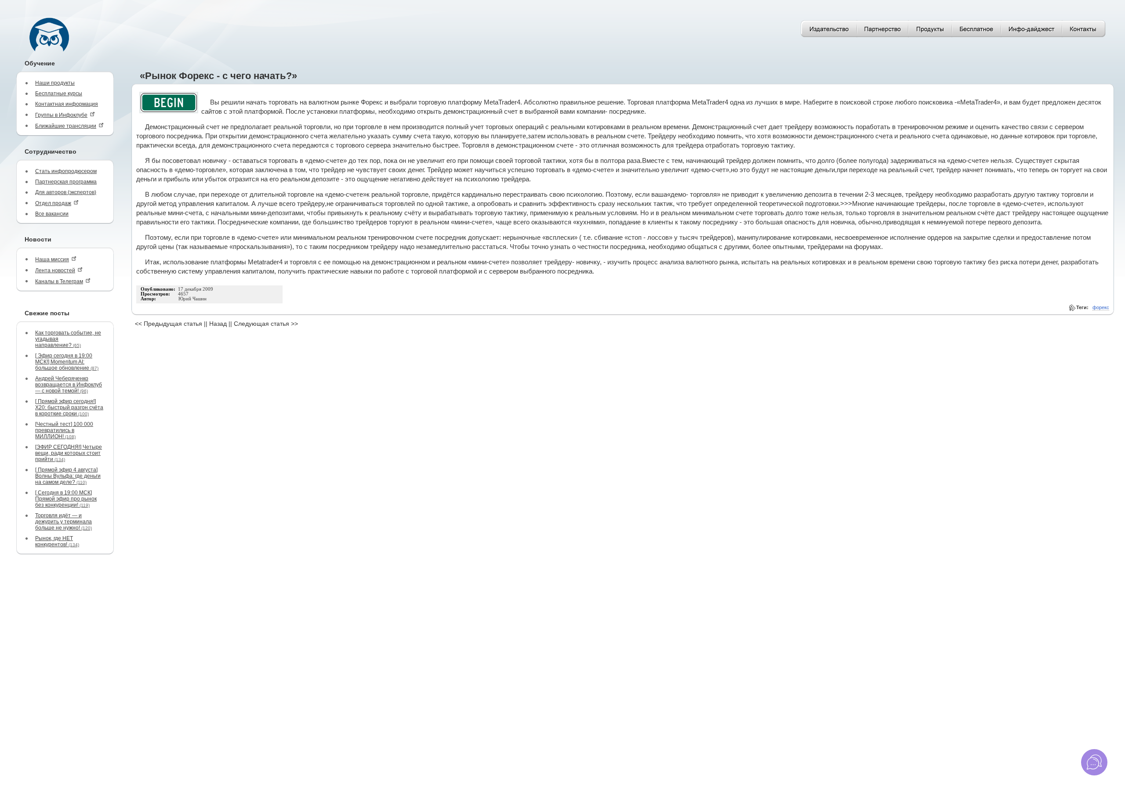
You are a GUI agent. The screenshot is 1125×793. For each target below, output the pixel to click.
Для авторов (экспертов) (65, 192)
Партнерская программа (66, 182)
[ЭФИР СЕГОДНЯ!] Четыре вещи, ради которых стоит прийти (68, 453)
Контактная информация (66, 104)
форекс (1100, 307)
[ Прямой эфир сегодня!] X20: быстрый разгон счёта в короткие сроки (69, 407)
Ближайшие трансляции (65, 126)
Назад (218, 323)
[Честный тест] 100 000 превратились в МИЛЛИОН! (64, 430)
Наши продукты (55, 83)
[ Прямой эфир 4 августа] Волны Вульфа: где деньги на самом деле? (68, 476)
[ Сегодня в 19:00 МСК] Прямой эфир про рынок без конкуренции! (66, 499)
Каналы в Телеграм (59, 281)
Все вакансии (52, 214)
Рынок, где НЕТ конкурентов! (57, 541)
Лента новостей (55, 270)
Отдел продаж (53, 203)
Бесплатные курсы (58, 93)
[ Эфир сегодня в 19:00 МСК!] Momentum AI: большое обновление (66, 362)
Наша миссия (52, 259)
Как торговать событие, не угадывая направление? (68, 339)
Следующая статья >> (266, 323)
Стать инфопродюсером (66, 171)
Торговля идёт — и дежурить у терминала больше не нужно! (63, 521)
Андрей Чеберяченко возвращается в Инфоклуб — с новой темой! (68, 384)
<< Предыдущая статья (168, 323)
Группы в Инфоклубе (61, 115)
